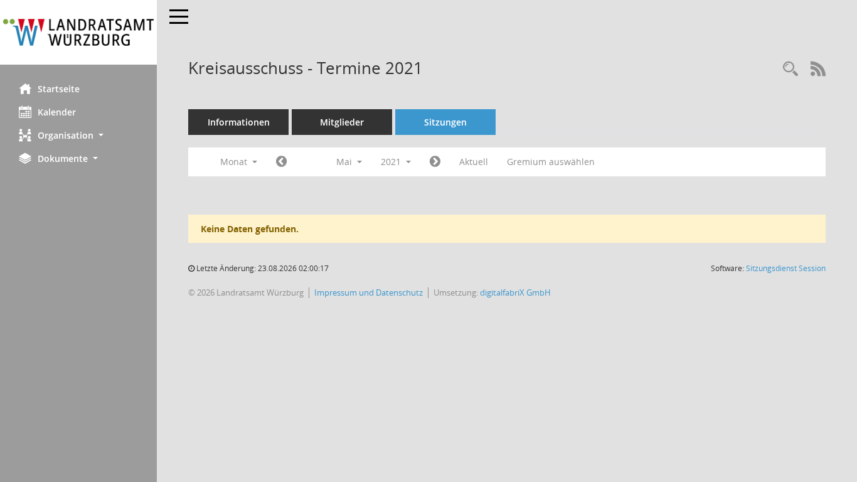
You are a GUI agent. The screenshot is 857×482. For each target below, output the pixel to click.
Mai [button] (345, 162)
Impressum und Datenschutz (368, 292)
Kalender (57, 112)
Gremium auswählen (551, 162)
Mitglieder (342, 122)
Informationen (239, 122)
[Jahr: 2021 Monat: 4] (281, 162)
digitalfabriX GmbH (515, 292)
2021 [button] (392, 162)
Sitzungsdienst (786, 268)
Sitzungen (445, 122)
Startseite (59, 89)
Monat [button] (235, 162)
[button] (78, 135)
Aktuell (473, 162)
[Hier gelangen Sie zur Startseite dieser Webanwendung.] (78, 32)
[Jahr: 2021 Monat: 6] (435, 162)
